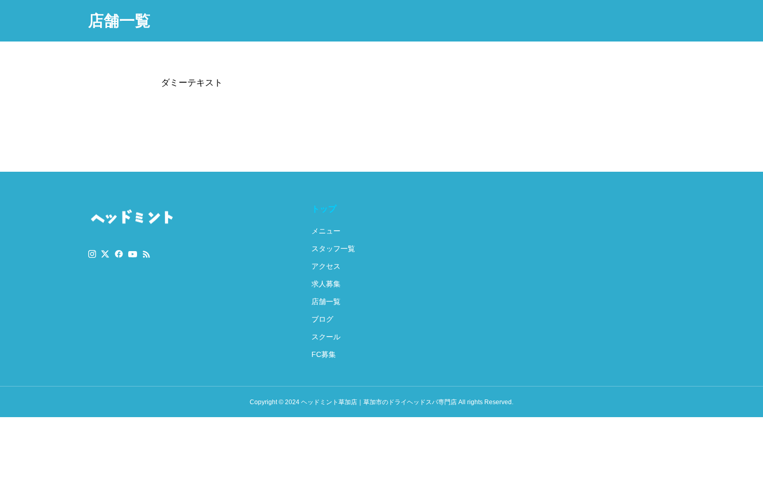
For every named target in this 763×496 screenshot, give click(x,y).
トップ (323, 208)
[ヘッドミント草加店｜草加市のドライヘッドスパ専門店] (132, 217)
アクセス (325, 266)
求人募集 (325, 284)
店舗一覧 (325, 301)
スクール (325, 337)
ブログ (322, 319)
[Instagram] (92, 254)
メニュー (325, 231)
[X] (105, 254)
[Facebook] (119, 254)
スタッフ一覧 (333, 248)
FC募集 (323, 354)
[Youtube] (133, 254)
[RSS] (146, 254)
